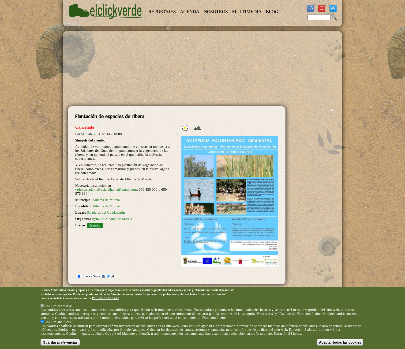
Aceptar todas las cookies (340, 342)
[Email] (333, 8)
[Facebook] (310, 8)
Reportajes (162, 11)
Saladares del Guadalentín (106, 212)
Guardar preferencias (60, 342)
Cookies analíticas (58, 321)
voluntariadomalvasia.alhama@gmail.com (106, 189)
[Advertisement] (176, 69)
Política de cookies (105, 298)
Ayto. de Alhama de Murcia (112, 219)
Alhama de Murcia (106, 200)
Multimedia (247, 11)
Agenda (189, 11)
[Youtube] (321, 8)
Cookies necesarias (58, 306)
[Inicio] (106, 21)
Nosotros (216, 11)
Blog (272, 11)
